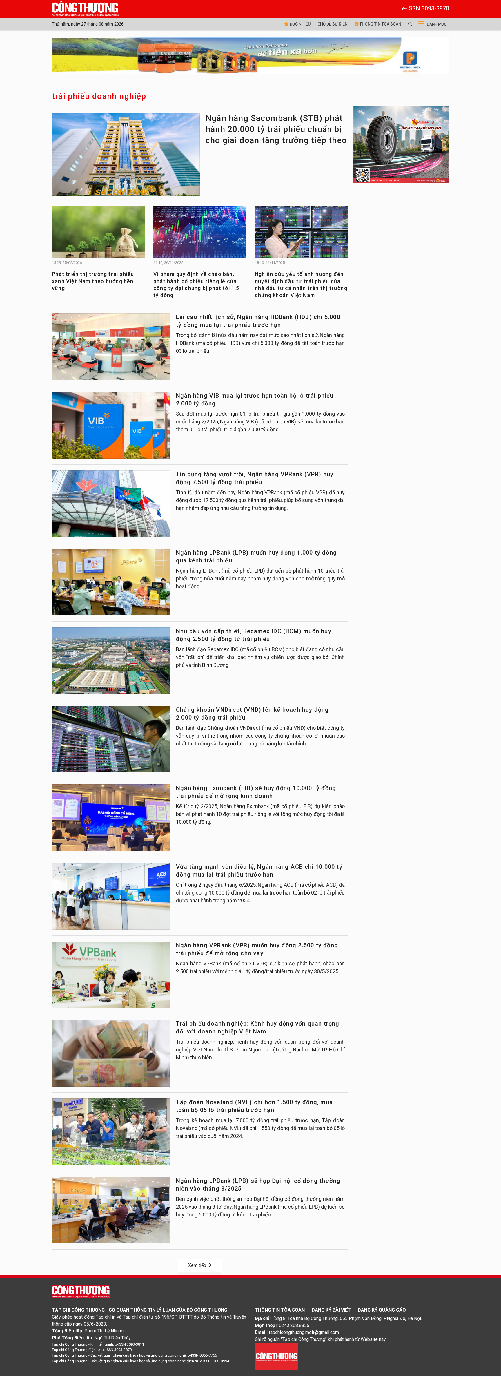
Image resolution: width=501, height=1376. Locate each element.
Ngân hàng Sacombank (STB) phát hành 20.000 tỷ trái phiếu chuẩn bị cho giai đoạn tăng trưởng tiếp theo (276, 129)
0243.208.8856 (294, 1325)
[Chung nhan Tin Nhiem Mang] (276, 1356)
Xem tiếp (197, 1265)
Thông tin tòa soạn (380, 24)
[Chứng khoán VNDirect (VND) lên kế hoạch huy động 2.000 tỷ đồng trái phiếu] (111, 739)
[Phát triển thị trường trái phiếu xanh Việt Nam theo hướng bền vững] (98, 237)
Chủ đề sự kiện (332, 24)
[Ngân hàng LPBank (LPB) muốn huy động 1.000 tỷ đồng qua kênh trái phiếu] (111, 582)
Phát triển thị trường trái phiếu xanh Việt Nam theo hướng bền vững (93, 281)
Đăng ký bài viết (331, 1310)
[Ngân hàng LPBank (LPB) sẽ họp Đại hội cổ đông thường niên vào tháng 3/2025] (111, 1210)
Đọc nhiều (300, 24)
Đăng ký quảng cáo (382, 1310)
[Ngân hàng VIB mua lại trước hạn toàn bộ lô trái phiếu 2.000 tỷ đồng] (111, 425)
